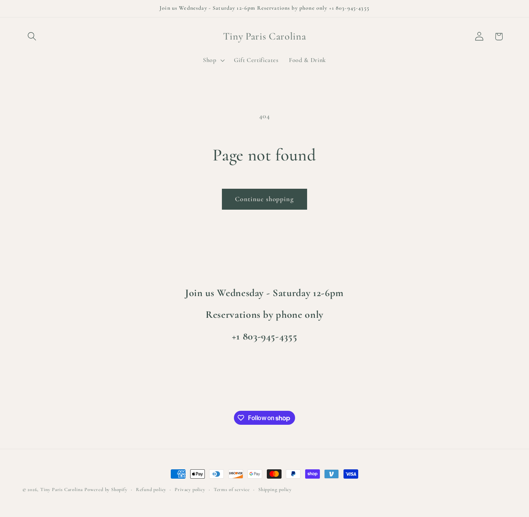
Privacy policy (190, 489)
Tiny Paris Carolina (61, 489)
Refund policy (151, 489)
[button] (32, 37)
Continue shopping (264, 199)
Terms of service (232, 489)
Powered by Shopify (105, 489)
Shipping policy (275, 489)
